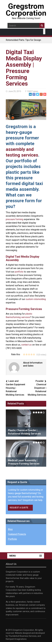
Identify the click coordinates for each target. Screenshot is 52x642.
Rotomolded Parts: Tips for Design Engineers (23, 41)
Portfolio (12, 539)
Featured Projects (17, 534)
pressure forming (14, 219)
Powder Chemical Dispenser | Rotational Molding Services (37, 388)
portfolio (19, 271)
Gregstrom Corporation (26, 9)
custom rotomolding (36, 299)
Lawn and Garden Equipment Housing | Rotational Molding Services (15, 388)
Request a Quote (19, 507)
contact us (26, 344)
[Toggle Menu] (44, 31)
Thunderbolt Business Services (22, 636)
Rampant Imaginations (16, 639)
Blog (10, 529)
